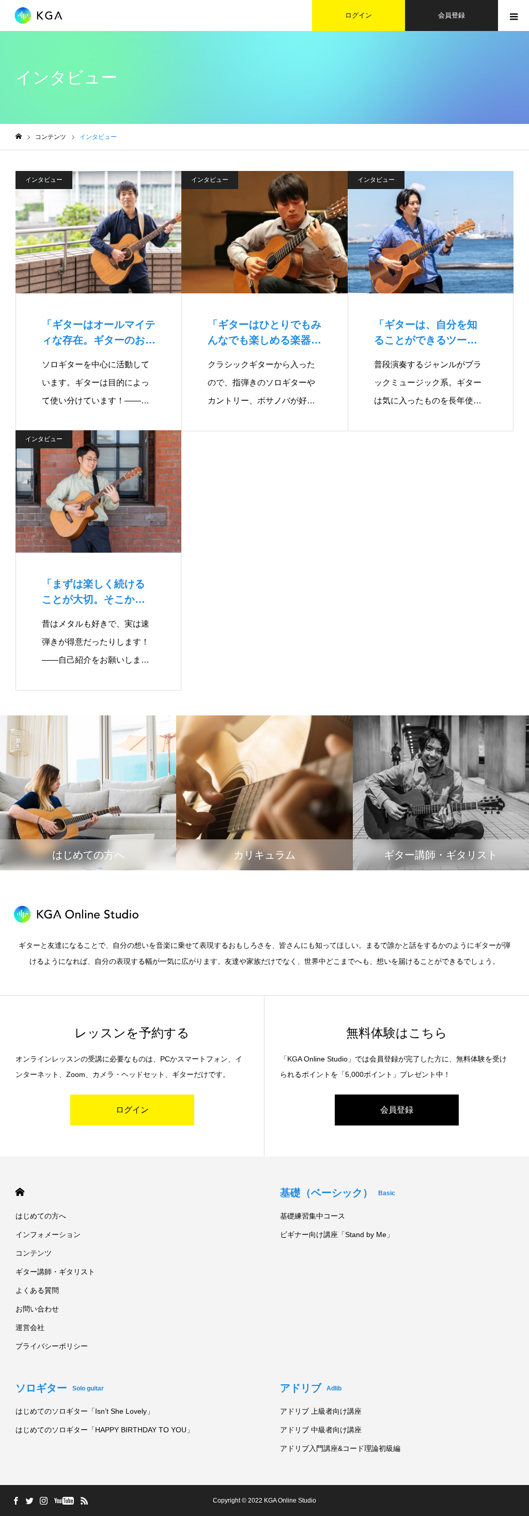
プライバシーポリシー (51, 1346)
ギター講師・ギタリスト (55, 1272)
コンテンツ (33, 1253)
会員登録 (451, 15)
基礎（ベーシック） (337, 1192)
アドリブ (310, 1388)
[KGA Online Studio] (43, 15)
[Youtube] (63, 1500)
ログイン (358, 15)
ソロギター (59, 1388)
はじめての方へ (40, 1216)
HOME (19, 1191)
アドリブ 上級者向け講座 (321, 1411)
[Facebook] (15, 1500)
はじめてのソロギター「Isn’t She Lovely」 (84, 1411)
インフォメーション (48, 1234)
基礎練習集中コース (312, 1216)
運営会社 (29, 1327)
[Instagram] (43, 1500)
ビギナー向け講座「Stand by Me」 (337, 1234)
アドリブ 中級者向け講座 (321, 1430)
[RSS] (84, 1500)
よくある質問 (37, 1290)
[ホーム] (18, 136)
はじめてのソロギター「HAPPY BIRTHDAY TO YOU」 (104, 1430)
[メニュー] (513, 15)
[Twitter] (29, 1500)
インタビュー (44, 179)
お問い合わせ (37, 1309)
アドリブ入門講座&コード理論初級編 (340, 1448)
